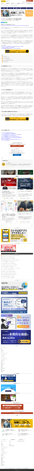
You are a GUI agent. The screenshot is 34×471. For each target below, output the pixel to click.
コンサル (10, 442)
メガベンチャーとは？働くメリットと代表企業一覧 (8, 47)
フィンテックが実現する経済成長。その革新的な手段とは (9, 133)
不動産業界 (2, 361)
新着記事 (2, 459)
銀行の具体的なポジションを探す (17, 126)
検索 (31, 225)
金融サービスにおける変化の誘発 (6, 138)
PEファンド (2, 445)
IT (9, 443)
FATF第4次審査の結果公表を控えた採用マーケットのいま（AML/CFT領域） (11, 48)
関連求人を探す (17, 154)
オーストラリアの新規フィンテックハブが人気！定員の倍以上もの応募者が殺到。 (12, 137)
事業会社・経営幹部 (11, 445)
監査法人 (2, 460)
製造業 (1, 369)
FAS (1, 348)
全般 (1, 362)
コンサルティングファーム (4, 354)
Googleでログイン (30, 3)
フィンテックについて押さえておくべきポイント (8, 132)
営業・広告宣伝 (2, 363)
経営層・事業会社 (3, 368)
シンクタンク (2, 356)
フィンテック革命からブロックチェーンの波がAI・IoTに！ (9, 135)
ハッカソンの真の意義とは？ (6, 58)
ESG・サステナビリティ (3, 347)
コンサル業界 (2, 355)
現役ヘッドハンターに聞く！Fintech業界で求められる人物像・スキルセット (11, 139)
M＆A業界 (2, 350)
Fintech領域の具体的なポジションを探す (17, 122)
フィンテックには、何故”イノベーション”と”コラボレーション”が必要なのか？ (12, 134)
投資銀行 (2, 364)
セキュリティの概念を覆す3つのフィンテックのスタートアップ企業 (10, 136)
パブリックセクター (3, 357)
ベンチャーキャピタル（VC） (4, 452)
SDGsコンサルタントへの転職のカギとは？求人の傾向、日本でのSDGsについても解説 (12, 46)
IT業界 (1, 349)
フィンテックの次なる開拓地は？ (6, 140)
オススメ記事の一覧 (5, 61)
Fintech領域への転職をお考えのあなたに (8, 60)
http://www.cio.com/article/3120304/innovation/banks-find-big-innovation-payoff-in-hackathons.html (15, 25)
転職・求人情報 (2, 370)
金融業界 (18, 20)
